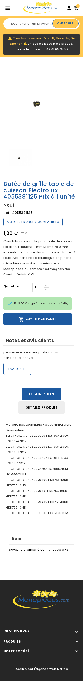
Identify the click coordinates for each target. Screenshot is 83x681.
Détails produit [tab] (41, 407)
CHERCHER (65, 23)
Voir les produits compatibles (33, 222)
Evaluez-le (17, 369)
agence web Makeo (52, 669)
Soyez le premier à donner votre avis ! (39, 549)
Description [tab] (41, 394)
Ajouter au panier (38, 319)
